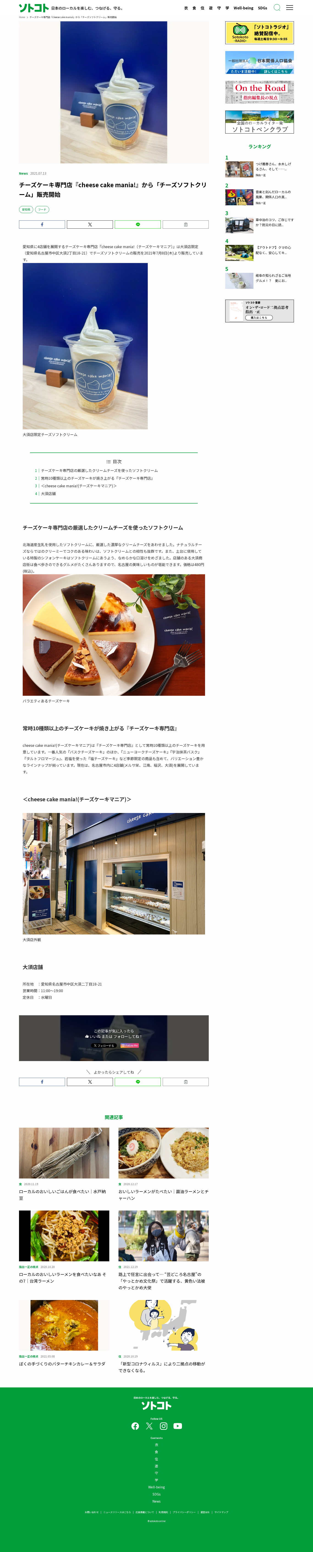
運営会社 (205, 1512)
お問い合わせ (92, 1512)
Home (22, 17)
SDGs (262, 8)
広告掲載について (145, 1512)
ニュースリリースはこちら (117, 1512)
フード (42, 209)
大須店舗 (48, 493)
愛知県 (26, 209)
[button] (42, 224)
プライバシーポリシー (184, 1512)
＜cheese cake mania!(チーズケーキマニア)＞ (79, 485)
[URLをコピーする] (186, 224)
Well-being (243, 8)
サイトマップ (221, 1512)
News (156, 1501)
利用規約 (163, 1512)
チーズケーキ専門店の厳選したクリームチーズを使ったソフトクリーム (99, 470)
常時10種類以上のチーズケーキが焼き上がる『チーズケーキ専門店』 (98, 478)
